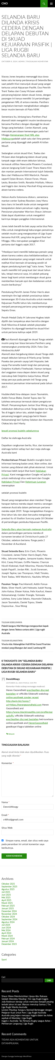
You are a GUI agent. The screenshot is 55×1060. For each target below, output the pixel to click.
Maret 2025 (7, 903)
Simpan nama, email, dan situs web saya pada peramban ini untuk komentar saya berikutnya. (25, 844)
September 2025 (9, 887)
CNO (5, 3)
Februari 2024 (8, 939)
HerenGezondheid (38, 723)
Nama (5, 802)
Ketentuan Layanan (35, 482)
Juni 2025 (6, 895)
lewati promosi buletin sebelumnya (20, 431)
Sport (4, 960)
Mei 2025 (6, 898)
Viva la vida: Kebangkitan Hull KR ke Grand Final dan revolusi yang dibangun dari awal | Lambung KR (26, 644)
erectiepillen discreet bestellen (22, 719)
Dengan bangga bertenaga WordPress (16, 1056)
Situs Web (7, 828)
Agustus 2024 (8, 922)
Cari (3, 977)
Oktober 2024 (8, 917)
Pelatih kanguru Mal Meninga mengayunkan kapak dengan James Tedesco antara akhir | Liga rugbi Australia (25, 628)
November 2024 (9, 914)
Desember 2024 (9, 911)
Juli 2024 (6, 925)
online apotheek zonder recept (22, 697)
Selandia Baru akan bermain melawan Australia (26, 529)
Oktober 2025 (8, 884)
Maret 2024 (7, 936)
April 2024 (6, 933)
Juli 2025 (6, 892)
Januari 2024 (8, 941)
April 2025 (6, 900)
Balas (12, 734)
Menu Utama (51, 3)
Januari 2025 (8, 909)
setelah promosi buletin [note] (14, 493)
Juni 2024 (6, 928)
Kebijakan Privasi (11, 482)
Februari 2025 (8, 906)
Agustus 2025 (8, 889)
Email (5, 815)
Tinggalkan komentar (37, 61)
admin (21, 61)
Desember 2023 (9, 944)
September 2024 (9, 920)
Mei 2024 (6, 930)
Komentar (8, 763)
